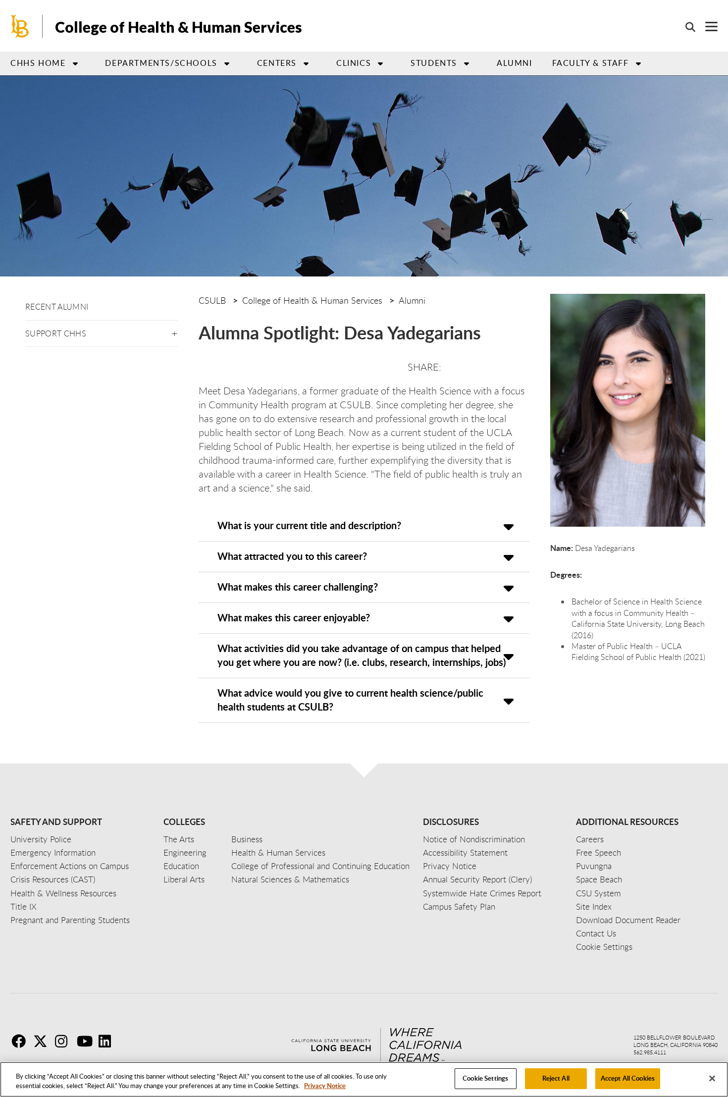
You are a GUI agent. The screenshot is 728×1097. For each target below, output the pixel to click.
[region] (364, 1079)
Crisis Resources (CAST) (52, 879)
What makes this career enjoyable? (293, 617)
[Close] (712, 1078)
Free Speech (598, 852)
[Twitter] (43, 1041)
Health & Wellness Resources (63, 893)
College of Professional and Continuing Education (320, 866)
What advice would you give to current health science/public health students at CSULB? (350, 699)
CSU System (598, 893)
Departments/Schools (161, 62)
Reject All (556, 1078)
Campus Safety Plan (459, 906)
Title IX (23, 906)
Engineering (185, 852)
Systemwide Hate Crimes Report (482, 893)
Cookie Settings (485, 1078)
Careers (590, 839)
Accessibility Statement (465, 852)
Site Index (594, 906)
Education (181, 866)
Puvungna (594, 866)
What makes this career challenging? (297, 587)
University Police (40, 839)
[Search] (685, 27)
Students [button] (434, 62)
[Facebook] (21, 1041)
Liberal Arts (184, 879)
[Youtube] (87, 1041)
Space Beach (599, 879)
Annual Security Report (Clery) (477, 879)
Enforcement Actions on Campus (69, 866)
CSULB (212, 300)
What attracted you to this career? (292, 556)
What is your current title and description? (309, 525)
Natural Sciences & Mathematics (290, 879)
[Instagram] (65, 1041)
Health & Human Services (278, 852)
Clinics (353, 62)
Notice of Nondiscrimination (474, 839)
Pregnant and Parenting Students (70, 920)
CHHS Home (37, 62)
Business (246, 839)
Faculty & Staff (590, 62)
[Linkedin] (108, 1041)
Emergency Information (53, 852)
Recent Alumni (56, 306)
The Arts (178, 839)
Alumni (514, 62)
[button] (174, 332)
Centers (277, 62)
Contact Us (596, 933)
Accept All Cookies (628, 1078)
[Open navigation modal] (706, 26)
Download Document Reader (628, 920)
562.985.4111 (649, 1052)
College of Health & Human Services (178, 27)
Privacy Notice (325, 1086)
